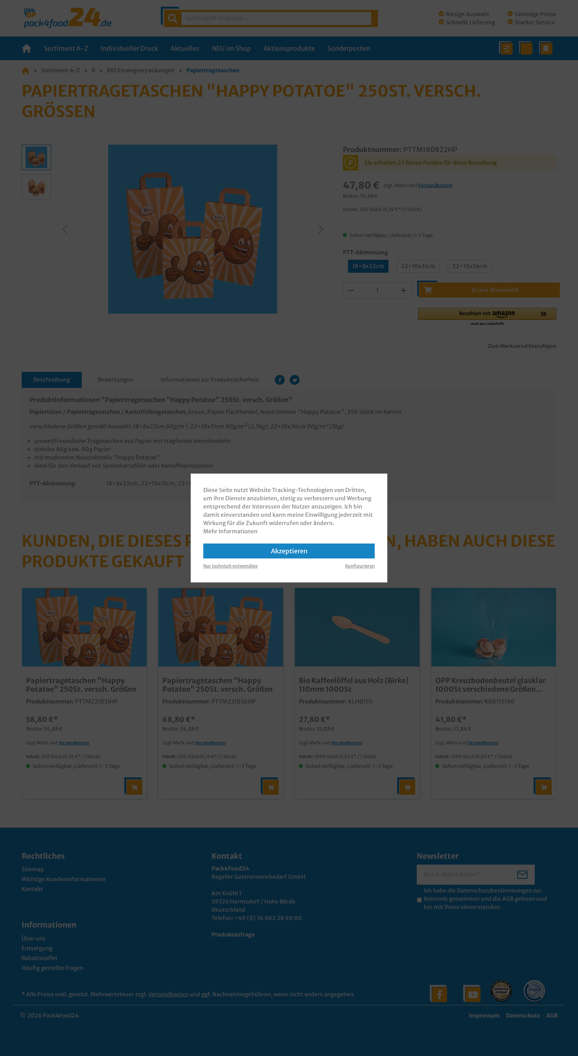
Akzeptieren (289, 551)
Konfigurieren (360, 566)
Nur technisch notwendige (230, 566)
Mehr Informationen (230, 531)
